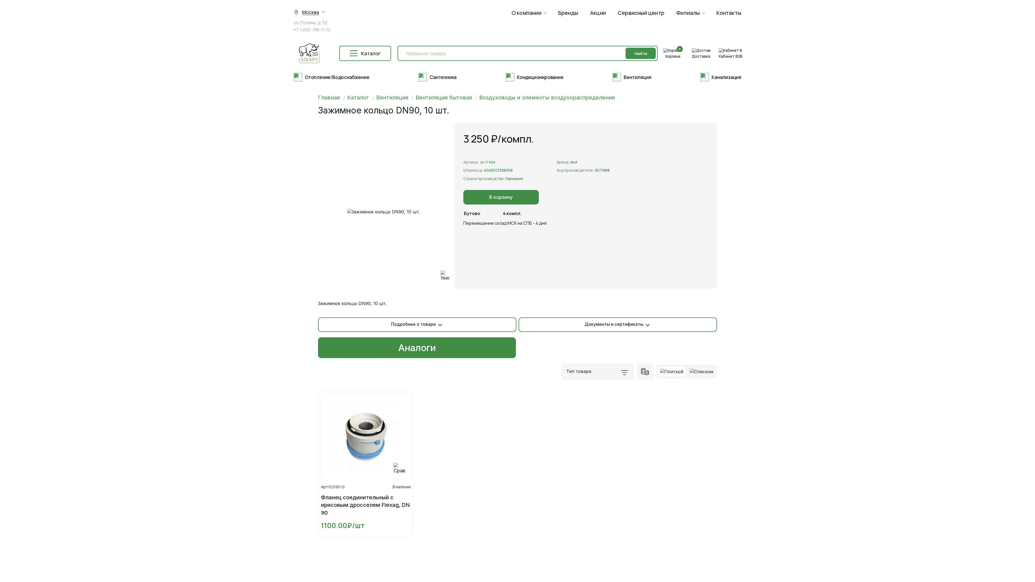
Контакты (728, 13)
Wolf (573, 162)
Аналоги (417, 347)
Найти (640, 53)
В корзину (501, 197)
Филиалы (688, 13)
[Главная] (309, 53)
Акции (598, 13)
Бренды (568, 13)
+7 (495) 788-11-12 (312, 30)
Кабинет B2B (731, 56)
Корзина (672, 56)
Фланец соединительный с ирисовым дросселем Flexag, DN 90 (365, 505)
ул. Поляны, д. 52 (310, 23)
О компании (526, 13)
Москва (310, 12)
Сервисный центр (641, 13)
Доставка (701, 56)
